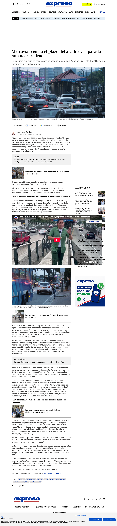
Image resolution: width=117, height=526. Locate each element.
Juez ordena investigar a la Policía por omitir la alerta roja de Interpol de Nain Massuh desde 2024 (83, 202)
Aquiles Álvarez (35, 482)
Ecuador (52, 12)
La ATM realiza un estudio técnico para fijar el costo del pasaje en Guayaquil (39, 401)
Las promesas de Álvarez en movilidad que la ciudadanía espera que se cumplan (43, 411)
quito (71, 12)
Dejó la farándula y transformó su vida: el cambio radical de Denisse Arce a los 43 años (91, 258)
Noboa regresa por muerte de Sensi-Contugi (35, 18)
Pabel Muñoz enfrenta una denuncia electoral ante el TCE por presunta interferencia (89, 252)
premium (102, 12)
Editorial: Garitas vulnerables (91, 18)
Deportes (79, 12)
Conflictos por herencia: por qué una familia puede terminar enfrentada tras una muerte (83, 210)
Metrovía (22, 479)
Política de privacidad (80, 515)
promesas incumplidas (21, 482)
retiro (46, 479)
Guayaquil (62, 12)
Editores (64, 507)
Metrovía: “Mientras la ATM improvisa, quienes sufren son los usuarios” (47, 173)
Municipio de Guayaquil (57, 479)
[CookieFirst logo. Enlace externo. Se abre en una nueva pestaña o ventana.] (2, 517)
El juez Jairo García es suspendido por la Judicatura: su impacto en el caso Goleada (90, 240)
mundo (94, 12)
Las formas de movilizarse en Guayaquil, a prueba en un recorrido (46, 316)
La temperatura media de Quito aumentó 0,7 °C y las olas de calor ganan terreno (84, 193)
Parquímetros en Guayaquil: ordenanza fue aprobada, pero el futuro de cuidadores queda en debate (91, 264)
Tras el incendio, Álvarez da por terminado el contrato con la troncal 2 (41, 197)
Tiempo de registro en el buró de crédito (66, 18)
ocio (87, 12)
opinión (44, 12)
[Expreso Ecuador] (27, 501)
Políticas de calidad (94, 507)
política (25, 12)
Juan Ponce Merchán (24, 132)
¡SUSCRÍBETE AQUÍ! (52, 473)
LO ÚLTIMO (16, 12)
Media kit (77, 507)
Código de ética (22, 507)
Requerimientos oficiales (44, 507)
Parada (39, 479)
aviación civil (31, 479)
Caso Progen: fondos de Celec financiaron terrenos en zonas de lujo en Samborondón (91, 246)
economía (35, 12)
